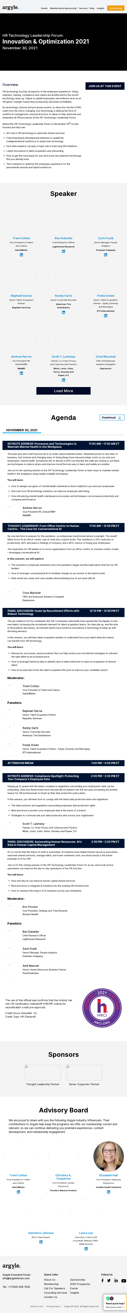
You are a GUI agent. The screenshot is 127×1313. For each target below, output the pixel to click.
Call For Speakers (54, 1288)
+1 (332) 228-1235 (19, 1286)
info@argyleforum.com (16, 1278)
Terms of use (36, 1306)
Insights (100, 8)
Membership (51, 1284)
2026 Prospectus (80, 1284)
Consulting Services (55, 1292)
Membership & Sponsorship (63, 8)
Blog (92, 8)
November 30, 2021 (21, 430)
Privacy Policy (53, 1306)
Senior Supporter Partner (84, 1084)
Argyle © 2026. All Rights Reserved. (81, 1306)
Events (44, 8)
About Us (49, 1279)
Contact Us (50, 1297)
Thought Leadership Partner (42, 1084)
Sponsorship (116, 8)
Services (83, 8)
